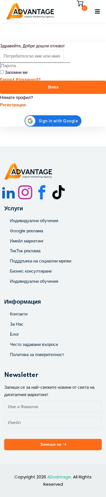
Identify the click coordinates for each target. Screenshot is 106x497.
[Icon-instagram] (25, 192)
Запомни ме (16, 72)
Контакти (18, 314)
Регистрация (13, 105)
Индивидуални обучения (34, 221)
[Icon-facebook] (42, 192)
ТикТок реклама (25, 251)
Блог (14, 334)
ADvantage (59, 477)
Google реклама (26, 231)
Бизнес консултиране (31, 271)
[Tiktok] (58, 192)
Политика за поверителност (37, 354)
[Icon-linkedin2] (8, 192)
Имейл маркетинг (27, 241)
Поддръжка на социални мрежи (40, 261)
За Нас (16, 324)
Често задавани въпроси (34, 344)
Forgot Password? (20, 80)
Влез (53, 87)
